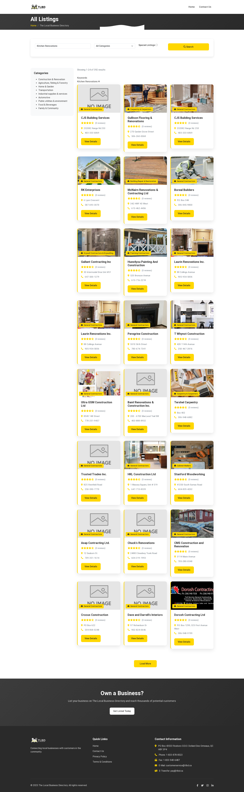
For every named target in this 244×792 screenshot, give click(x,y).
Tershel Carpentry (186, 402)
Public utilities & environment (52, 101)
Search (189, 46)
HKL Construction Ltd (142, 474)
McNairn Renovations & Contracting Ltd (143, 191)
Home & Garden (46, 86)
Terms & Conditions (102, 761)
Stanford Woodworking (189, 474)
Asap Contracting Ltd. (95, 543)
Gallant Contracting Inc (96, 262)
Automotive (44, 97)
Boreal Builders (184, 190)
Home (192, 7)
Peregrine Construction (143, 333)
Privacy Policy (100, 756)
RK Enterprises (90, 190)
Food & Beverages (47, 104)
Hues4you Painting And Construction (143, 263)
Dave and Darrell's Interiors (145, 615)
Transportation (45, 90)
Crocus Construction (94, 615)
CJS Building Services (95, 118)
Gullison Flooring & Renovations (140, 119)
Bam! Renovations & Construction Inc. (141, 404)
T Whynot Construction (189, 333)
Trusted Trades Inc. (94, 474)
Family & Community (48, 108)
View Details (91, 141)
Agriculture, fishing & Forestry (53, 83)
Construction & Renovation (51, 79)
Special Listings (147, 45)
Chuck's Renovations (141, 543)
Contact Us (205, 7)
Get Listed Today (122, 711)
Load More (145, 663)
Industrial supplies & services (52, 93)
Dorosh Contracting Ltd (189, 615)
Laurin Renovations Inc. (189, 262)
